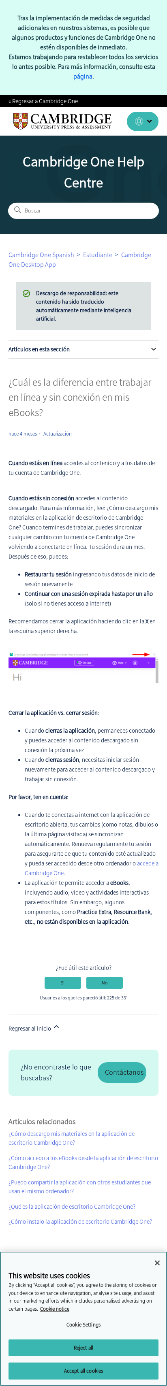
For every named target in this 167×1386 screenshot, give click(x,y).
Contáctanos (124, 1072)
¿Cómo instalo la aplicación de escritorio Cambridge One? (80, 1221)
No (104, 983)
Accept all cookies (83, 1371)
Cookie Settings (83, 1325)
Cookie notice (54, 1309)
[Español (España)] (142, 121)
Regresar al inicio (30, 1028)
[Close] (157, 1263)
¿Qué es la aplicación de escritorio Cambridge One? (72, 1206)
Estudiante (97, 255)
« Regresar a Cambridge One (43, 101)
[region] (83, 1319)
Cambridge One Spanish (41, 255)
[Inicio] (63, 121)
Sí (62, 983)
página (82, 76)
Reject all (83, 1348)
